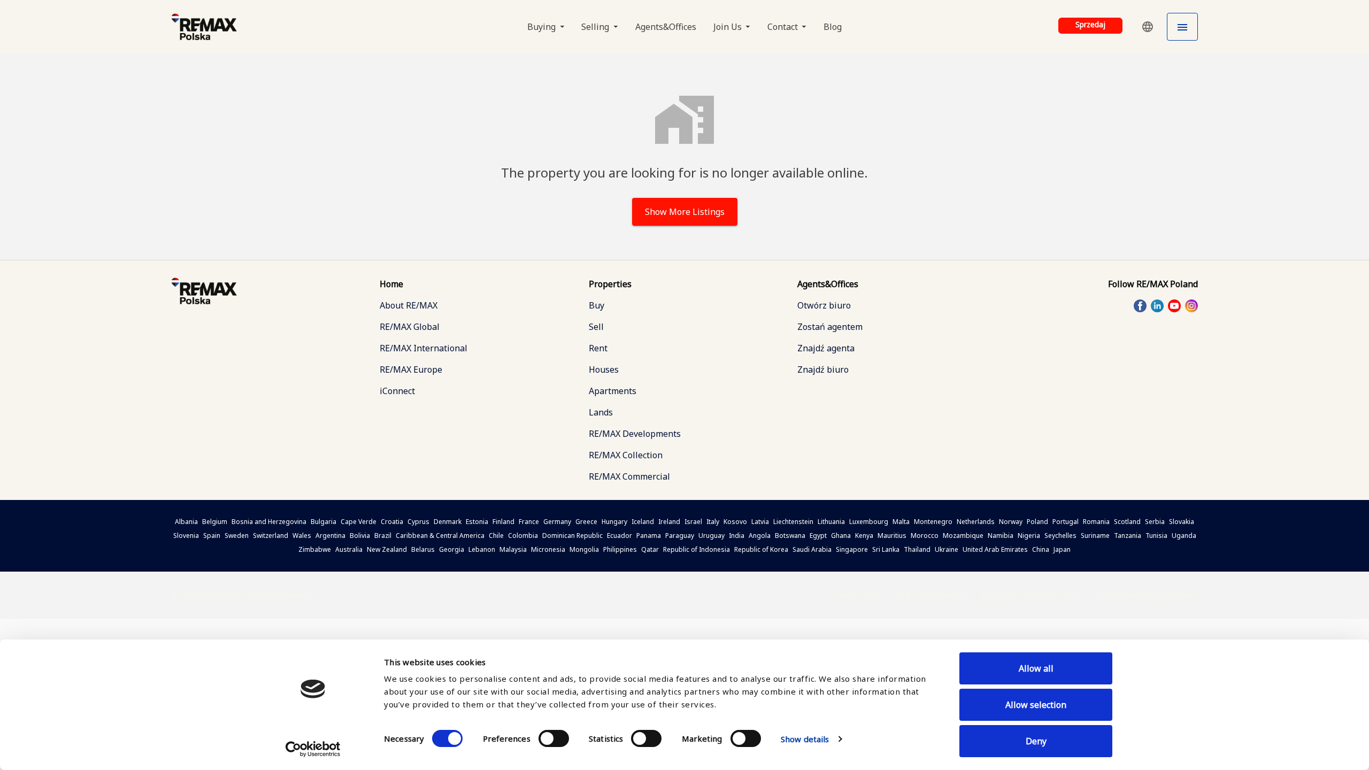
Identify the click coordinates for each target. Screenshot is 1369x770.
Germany (557, 521)
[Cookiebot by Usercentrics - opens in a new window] (313, 749)
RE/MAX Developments (635, 434)
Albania (186, 521)
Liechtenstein (793, 521)
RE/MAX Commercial (629, 476)
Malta (901, 521)
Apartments (612, 391)
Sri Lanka (885, 549)
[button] (1147, 26)
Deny (1036, 741)
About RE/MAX (408, 305)
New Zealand (387, 549)
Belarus (423, 549)
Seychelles (1060, 535)
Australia (349, 549)
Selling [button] (596, 27)
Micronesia (548, 549)
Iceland (643, 521)
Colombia (523, 535)
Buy (596, 305)
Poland (1037, 521)
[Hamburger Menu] (1182, 27)
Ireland (669, 521)
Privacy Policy (854, 595)
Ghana (841, 535)
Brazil (382, 535)
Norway (1010, 521)
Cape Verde (358, 521)
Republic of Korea (761, 549)
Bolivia (360, 535)
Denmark (448, 521)
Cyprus (418, 521)
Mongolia (584, 549)
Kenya (864, 535)
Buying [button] (542, 27)
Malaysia (513, 549)
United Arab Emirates (995, 549)
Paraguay (679, 535)
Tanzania (1127, 535)
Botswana (790, 535)
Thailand (917, 549)
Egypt (818, 535)
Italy (712, 521)
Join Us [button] (728, 27)
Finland (503, 521)
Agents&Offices (665, 27)
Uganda (1184, 535)
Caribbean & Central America (440, 535)
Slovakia (1181, 521)
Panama (648, 535)
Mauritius (892, 535)
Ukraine (946, 549)
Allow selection (1035, 705)
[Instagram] (1191, 306)
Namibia (1000, 535)
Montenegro (933, 521)
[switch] (554, 738)
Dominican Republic (572, 535)
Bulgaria (323, 521)
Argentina (330, 535)
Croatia (392, 521)
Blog (833, 27)
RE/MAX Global (410, 327)
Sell (596, 327)
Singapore (852, 549)
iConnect (397, 391)
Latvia (760, 521)
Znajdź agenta (826, 348)
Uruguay (711, 535)
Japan (1062, 549)
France (529, 521)
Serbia (1155, 521)
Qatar (650, 549)
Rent (598, 348)
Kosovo (735, 521)
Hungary (614, 521)
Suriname (1095, 535)
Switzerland (270, 535)
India (736, 535)
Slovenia (186, 535)
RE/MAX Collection (626, 455)
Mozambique (963, 535)
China (1040, 549)
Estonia (477, 521)
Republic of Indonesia (696, 549)
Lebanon (481, 549)
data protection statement (1145, 595)
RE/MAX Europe (411, 369)
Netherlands (976, 521)
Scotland (1127, 521)
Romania (1096, 521)
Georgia (451, 549)
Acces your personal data (1030, 595)
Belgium (214, 521)
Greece (586, 521)
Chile (496, 535)
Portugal (1065, 521)
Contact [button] (783, 27)
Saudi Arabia (812, 549)
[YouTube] (1174, 306)
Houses (604, 369)
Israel (693, 521)
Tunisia (1156, 535)
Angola (760, 535)
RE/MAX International (423, 348)
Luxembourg (868, 521)
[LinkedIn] (1157, 306)
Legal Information (931, 595)
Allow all (1036, 668)
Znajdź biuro (823, 369)
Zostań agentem (830, 327)
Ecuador (619, 535)
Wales (302, 535)
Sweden (237, 535)
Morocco (925, 535)
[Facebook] (1140, 306)
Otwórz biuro (824, 305)
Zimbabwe (314, 549)
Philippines (620, 549)
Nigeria (1029, 535)
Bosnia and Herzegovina (269, 521)
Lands (601, 412)
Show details (805, 739)
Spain (211, 535)
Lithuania (831, 521)
